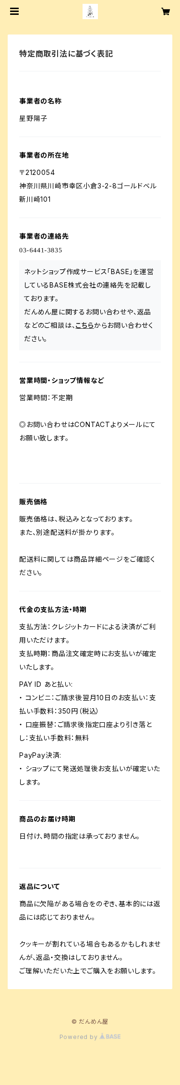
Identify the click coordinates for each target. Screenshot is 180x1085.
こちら (84, 325)
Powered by (80, 1036)
